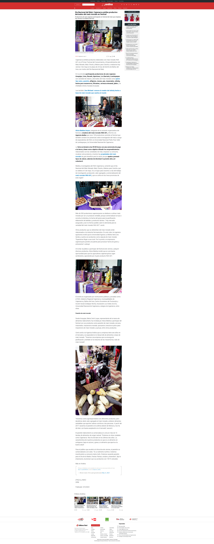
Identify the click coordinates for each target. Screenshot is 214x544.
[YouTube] (129, 4)
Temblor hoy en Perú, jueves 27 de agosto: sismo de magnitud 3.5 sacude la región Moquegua (132, 36)
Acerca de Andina (105, 539)
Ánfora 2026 (102, 529)
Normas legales (110, 1)
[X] (124, 4)
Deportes (102, 530)
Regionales (93, 535)
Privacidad (115, 539)
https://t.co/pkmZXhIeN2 (83, 469)
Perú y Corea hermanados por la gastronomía (127, 535)
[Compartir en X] (84, 510)
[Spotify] (136, 4)
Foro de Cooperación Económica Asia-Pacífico (127, 530)
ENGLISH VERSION (95, 525)
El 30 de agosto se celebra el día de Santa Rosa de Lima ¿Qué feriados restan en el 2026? (132, 40)
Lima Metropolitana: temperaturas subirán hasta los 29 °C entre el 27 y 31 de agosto (132, 59)
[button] (75, 503)
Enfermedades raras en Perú (124, 527)
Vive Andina (121, 1)
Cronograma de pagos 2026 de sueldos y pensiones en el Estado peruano (132, 27)
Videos (115, 8)
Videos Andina (79, 494)
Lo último (92, 8)
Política (92, 530)
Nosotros (111, 537)
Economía (93, 532)
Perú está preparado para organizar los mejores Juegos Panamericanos (79, 506)
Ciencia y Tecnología (104, 535)
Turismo (116, 1)
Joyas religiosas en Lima (123, 529)
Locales (92, 534)
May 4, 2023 (106, 473)
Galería (104, 8)
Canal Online (109, 8)
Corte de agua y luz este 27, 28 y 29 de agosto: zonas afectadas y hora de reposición (132, 31)
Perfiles (98, 1)
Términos (111, 539)
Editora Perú (99, 539)
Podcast (119, 8)
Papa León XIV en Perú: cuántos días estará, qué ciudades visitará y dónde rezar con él (132, 50)
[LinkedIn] (126, 4)
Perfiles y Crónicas (103, 534)
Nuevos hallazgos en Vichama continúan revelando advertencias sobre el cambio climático (104, 507)
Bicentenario (93, 1)
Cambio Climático (103, 537)
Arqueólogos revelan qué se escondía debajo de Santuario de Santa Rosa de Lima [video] (132, 63)
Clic (101, 532)
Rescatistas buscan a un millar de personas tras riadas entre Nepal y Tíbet (92, 506)
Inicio (92, 527)
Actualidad (98, 8)
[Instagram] (131, 4)
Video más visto (132, 11)
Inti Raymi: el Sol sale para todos (125, 536)
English (78, 4)
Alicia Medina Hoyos (83, 130)
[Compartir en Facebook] (82, 510)
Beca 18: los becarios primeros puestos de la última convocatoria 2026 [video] (132, 54)
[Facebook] (122, 4)
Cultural (101, 527)
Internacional (93, 537)
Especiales (103, 1)
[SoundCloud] (134, 4)
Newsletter (125, 8)
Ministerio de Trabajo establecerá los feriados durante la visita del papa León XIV (132, 68)
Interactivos (111, 532)
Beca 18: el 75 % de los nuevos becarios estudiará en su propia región (116, 506)
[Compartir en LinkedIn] (85, 510)
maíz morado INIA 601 (84, 175)
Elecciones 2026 (122, 526)
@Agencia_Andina (97, 469)
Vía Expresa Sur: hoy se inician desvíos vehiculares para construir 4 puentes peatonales (132, 45)
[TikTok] (139, 4)
